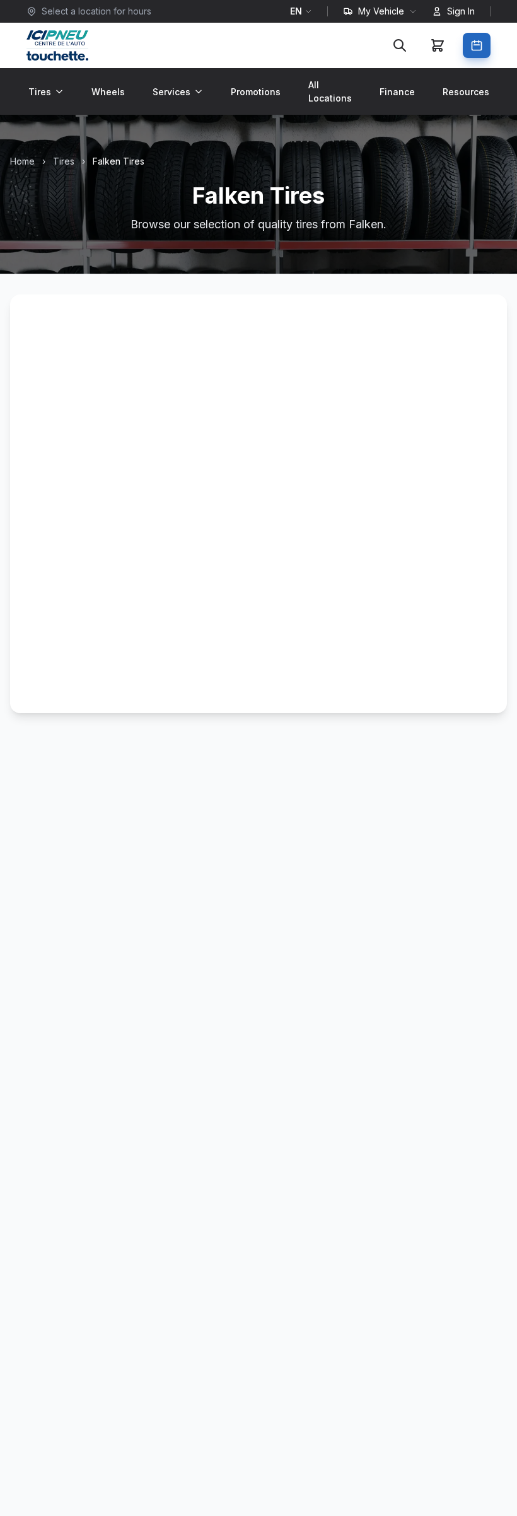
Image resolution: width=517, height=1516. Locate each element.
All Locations (330, 91)
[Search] (399, 45)
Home (22, 161)
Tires (39, 91)
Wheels (108, 91)
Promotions (256, 91)
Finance (397, 91)
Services (171, 91)
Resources (466, 91)
